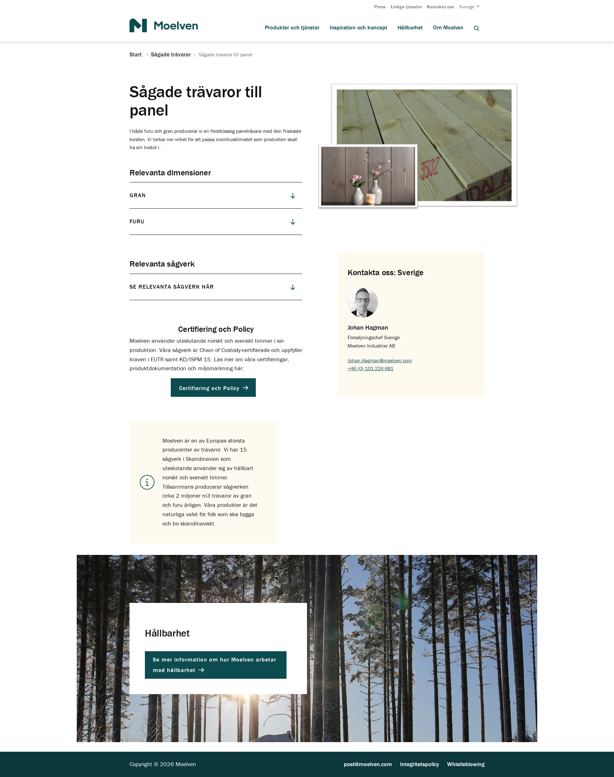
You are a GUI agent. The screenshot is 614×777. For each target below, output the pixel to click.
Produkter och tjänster (292, 27)
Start (136, 54)
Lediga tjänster (406, 7)
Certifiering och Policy (210, 387)
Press (380, 7)
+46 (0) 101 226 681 (370, 368)
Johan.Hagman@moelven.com (380, 360)
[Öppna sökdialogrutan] (476, 27)
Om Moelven (448, 27)
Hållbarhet (410, 27)
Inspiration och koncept (358, 27)
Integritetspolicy (419, 764)
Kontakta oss (440, 7)
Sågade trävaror (171, 54)
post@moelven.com (368, 764)
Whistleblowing (465, 764)
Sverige (467, 7)
